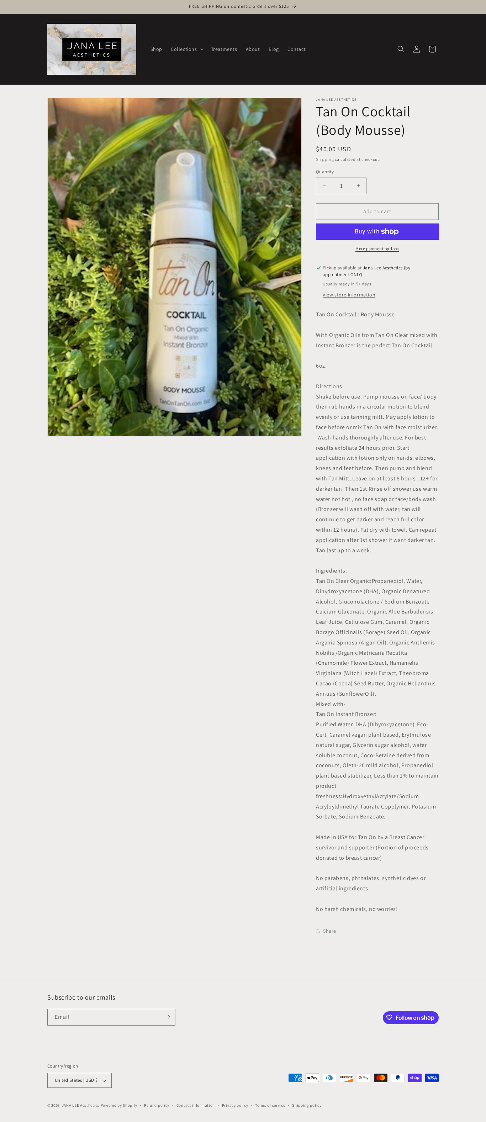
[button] (187, 49)
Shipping (325, 159)
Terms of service (270, 1105)
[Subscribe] (167, 1016)
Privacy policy (235, 1105)
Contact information (195, 1105)
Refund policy (156, 1105)
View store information (349, 294)
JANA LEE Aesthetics (81, 1105)
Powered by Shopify (119, 1105)
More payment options (377, 248)
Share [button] (329, 931)
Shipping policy (307, 1105)
